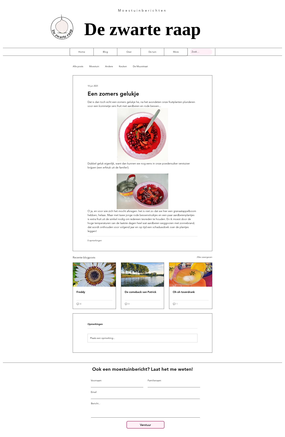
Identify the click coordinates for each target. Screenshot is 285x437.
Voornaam (96, 380)
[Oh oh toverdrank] (190, 275)
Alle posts (78, 66)
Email (94, 392)
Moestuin (94, 66)
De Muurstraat (140, 66)
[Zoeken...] (209, 51)
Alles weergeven (204, 257)
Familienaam (154, 380)
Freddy (80, 292)
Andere (109, 66)
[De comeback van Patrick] (142, 275)
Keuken (123, 66)
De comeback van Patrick (140, 292)
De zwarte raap (142, 29)
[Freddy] (94, 275)
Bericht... (95, 403)
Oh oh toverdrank (184, 292)
